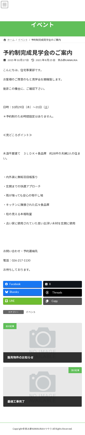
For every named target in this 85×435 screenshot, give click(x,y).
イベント (31, 312)
